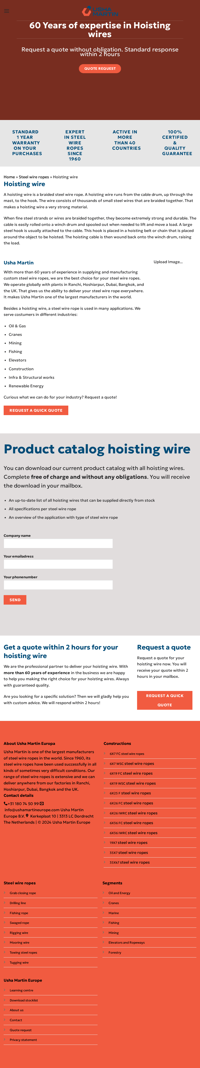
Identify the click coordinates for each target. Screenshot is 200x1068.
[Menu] (7, 11)
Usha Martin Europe (23, 980)
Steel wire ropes (34, 176)
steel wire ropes (139, 763)
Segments (112, 882)
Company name (17, 535)
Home (9, 176)
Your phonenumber (20, 577)
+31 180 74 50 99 (23, 803)
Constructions (117, 743)
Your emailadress (19, 556)
